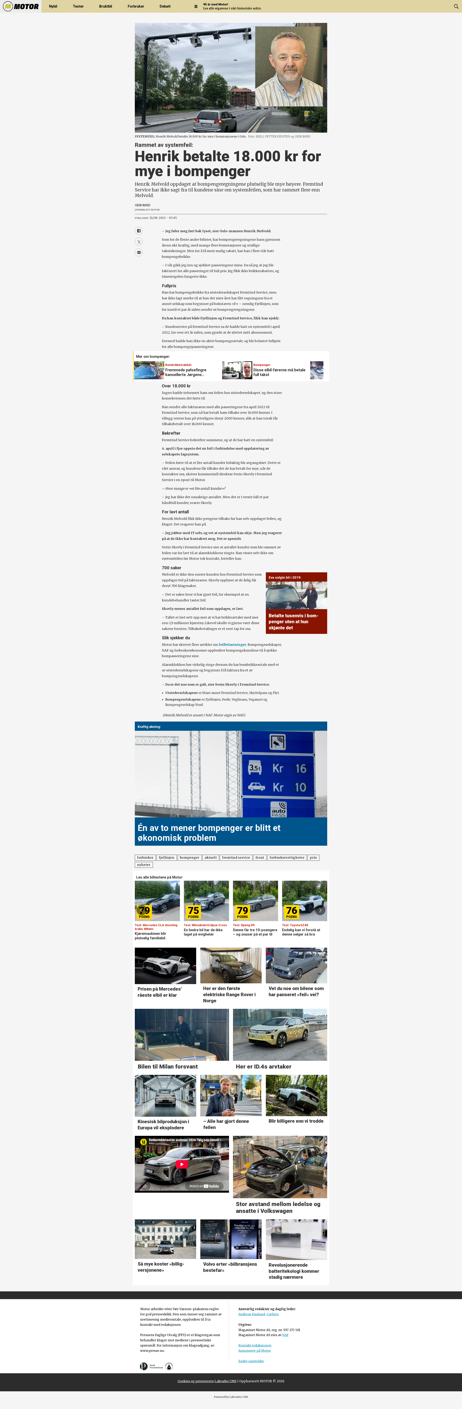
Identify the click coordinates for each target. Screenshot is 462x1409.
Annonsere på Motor (254, 1351)
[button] (316, 368)
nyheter (144, 865)
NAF (285, 1335)
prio (313, 858)
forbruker (145, 858)
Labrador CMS (225, 1381)
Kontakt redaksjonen (254, 1345)
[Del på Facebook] (139, 231)
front (260, 858)
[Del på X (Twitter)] (139, 242)
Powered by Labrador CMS (231, 1397)
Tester (78, 6)
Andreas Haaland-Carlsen (258, 1314)
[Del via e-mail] (139, 252)
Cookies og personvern (196, 1381)
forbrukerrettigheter (287, 858)
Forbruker (136, 6)
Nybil (53, 6)
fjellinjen (167, 858)
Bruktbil (105, 6)
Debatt (165, 6)
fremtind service (236, 858)
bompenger (189, 858)
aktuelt (211, 858)
